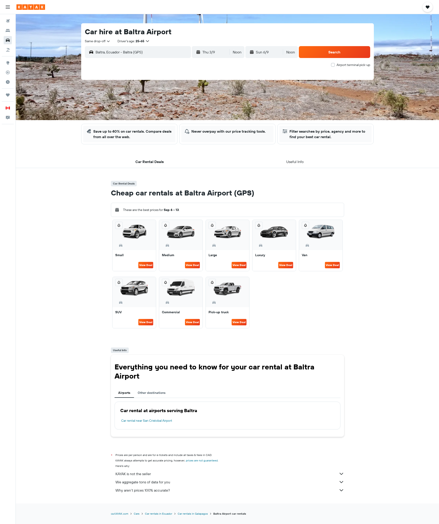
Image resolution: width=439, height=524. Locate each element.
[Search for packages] (8, 49)
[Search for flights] (8, 21)
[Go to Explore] (8, 62)
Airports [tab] (124, 393)
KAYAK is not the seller (133, 473)
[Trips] (8, 95)
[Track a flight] (8, 72)
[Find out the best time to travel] (8, 82)
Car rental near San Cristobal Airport (146, 421)
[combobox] (97, 41)
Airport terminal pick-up (353, 65)
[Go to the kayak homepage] (30, 7)
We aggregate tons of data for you (142, 482)
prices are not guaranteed (202, 460)
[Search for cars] (8, 40)
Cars (136, 513)
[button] (8, 7)
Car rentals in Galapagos (193, 513)
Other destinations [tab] (152, 393)
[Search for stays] (8, 30)
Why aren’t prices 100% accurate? (142, 490)
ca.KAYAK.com (119, 513)
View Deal (145, 265)
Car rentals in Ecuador (158, 513)
